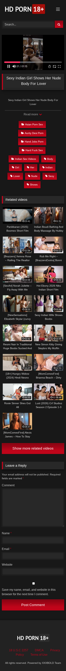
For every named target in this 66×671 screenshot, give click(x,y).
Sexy (51, 176)
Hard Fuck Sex (34, 150)
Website (7, 564)
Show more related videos (33, 448)
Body (50, 158)
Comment (8, 485)
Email (6, 548)
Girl (17, 167)
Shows (34, 184)
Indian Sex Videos (25, 158)
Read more (31, 114)
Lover (16, 176)
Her (32, 167)
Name (7, 533)
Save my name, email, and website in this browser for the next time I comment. (29, 592)
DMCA (39, 650)
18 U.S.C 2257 (18, 650)
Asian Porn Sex (34, 124)
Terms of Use (38, 654)
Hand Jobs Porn (34, 141)
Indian (49, 167)
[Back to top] (55, 660)
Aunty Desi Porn (34, 133)
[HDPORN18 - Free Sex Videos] (27, 10)
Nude (34, 176)
